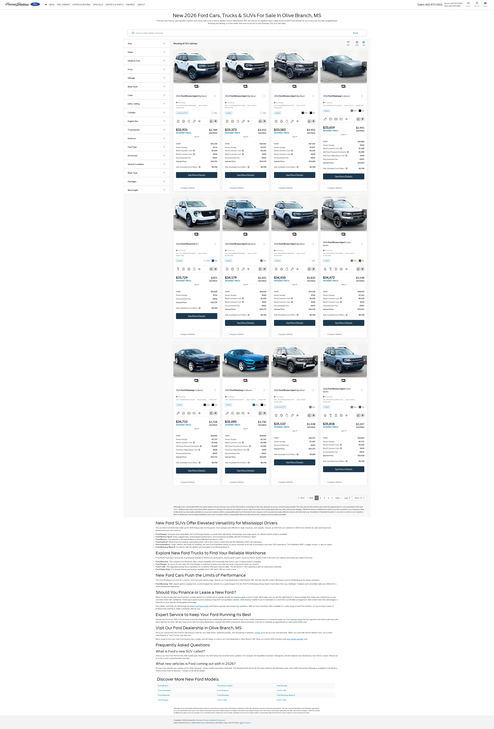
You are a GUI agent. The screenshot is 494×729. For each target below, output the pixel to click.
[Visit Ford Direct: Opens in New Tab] (245, 723)
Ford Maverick (164, 695)
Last (346, 498)
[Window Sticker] (215, 121)
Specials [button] (98, 4)
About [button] (141, 4)
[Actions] (215, 96)
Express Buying (81, 4)
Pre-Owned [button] (63, 4)
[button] (217, 66)
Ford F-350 (281, 700)
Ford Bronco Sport (224, 686)
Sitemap (199, 720)
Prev (310, 498)
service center (296, 619)
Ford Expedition (164, 690)
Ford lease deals (202, 606)
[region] (196, 155)
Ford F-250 (222, 700)
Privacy (206, 720)
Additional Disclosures (217, 720)
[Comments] (211, 121)
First (302, 498)
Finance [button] (130, 4)
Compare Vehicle (187, 188)
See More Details (196, 175)
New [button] (51, 4)
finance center (240, 597)
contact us (258, 633)
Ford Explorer (223, 690)
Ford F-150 (281, 690)
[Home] (46, 4)
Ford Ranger (163, 700)
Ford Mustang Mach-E (286, 695)
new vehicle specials (295, 639)
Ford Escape (282, 686)
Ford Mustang (223, 695)
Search (355, 33)
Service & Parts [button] (114, 4)
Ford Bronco (163, 686)
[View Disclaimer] (199, 121)
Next (338, 498)
